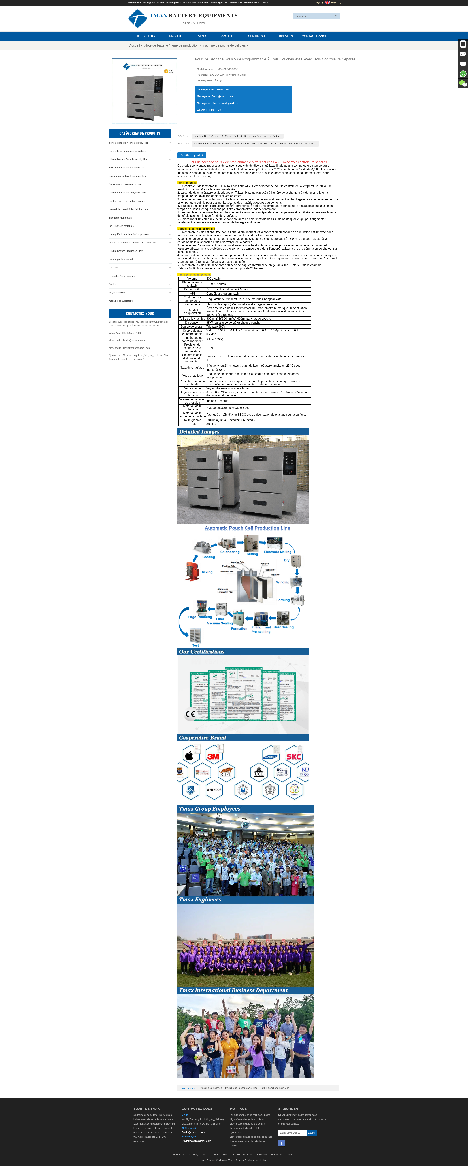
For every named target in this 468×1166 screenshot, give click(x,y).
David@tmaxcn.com (154, 2)
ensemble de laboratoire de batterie (127, 151)
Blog (225, 1154)
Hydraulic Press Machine (122, 276)
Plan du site (277, 1154)
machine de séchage (211, 1088)
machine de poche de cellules (224, 45)
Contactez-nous (315, 36)
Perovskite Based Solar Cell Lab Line (128, 209)
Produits (177, 36)
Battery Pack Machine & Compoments (129, 234)
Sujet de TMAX (144, 36)
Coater (112, 284)
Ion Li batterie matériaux (121, 226)
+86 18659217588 (232, 2)
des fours (114, 267)
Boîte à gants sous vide (121, 259)
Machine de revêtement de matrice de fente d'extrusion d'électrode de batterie (238, 136)
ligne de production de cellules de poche (250, 1115)
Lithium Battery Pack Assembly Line (128, 159)
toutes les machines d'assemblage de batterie (133, 242)
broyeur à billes (117, 292)
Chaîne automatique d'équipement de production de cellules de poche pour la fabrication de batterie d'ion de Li (255, 143)
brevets (286, 36)
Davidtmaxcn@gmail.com (195, 2)
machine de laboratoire (121, 300)
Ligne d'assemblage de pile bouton (247, 1124)
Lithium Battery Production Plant (126, 251)
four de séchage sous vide (275, 1088)
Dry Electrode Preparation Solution (127, 201)
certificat (256, 36)
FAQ (195, 1154)
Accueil (134, 45)
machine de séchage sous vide (241, 1088)
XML (290, 1154)
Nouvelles (261, 1154)
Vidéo (202, 36)
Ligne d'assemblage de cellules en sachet (251, 1137)
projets (228, 36)
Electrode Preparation (120, 217)
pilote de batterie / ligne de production (171, 45)
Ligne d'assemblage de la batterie (247, 1119)
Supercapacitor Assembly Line (125, 184)
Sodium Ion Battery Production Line (127, 176)
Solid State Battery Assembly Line (127, 167)
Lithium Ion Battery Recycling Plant (127, 192)
